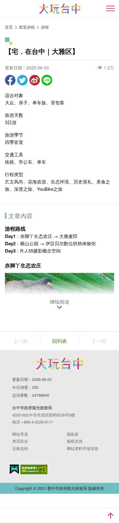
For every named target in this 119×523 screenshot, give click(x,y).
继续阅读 (59, 302)
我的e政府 (14, 469)
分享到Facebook (10, 80)
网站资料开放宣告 (83, 448)
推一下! (22, 80)
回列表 (59, 340)
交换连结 (20, 448)
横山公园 (29, 243)
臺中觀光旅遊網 (59, 8)
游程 (45, 27)
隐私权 (73, 434)
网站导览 (20, 434)
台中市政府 (59, 363)
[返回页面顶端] (110, 515)
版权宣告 (75, 441)
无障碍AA (34, 469)
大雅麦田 (68, 236)
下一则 (98, 340)
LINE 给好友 (46, 80)
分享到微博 (34, 80)
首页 (9, 27)
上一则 (20, 340)
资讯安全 (20, 441)
